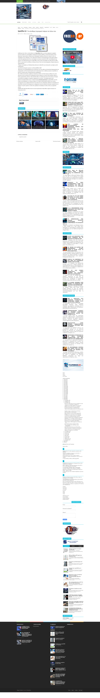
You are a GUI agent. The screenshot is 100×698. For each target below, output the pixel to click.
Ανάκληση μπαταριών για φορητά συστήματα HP (60, 627)
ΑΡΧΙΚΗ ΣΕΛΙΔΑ (66, 499)
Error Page (80, 690)
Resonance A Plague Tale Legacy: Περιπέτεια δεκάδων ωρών (73, 482)
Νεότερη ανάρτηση (19, 141)
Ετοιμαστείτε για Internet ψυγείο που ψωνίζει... (59, 639)
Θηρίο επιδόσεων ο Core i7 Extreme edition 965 (73, 413)
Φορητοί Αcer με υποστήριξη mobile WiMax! (72, 420)
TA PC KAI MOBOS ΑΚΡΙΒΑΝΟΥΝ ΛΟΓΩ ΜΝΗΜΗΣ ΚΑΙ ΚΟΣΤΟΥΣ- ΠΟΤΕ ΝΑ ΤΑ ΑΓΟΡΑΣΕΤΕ (75, 272)
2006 (65, 442)
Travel (64, 493)
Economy (64, 490)
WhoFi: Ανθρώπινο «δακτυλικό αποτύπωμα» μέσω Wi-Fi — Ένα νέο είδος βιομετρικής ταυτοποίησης (73, 466)
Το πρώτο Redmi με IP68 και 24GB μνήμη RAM (71, 458)
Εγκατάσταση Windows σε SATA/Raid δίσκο (72, 407)
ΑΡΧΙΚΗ (18, 22)
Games (39, 22)
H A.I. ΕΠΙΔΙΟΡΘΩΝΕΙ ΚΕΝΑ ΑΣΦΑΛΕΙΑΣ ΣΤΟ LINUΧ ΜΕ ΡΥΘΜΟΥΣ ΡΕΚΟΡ (75, 209)
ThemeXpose (29, 690)
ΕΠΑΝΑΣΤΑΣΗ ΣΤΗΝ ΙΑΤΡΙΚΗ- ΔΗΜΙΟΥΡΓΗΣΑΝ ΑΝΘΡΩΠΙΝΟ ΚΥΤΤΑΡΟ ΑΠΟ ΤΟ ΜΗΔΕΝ (75, 324)
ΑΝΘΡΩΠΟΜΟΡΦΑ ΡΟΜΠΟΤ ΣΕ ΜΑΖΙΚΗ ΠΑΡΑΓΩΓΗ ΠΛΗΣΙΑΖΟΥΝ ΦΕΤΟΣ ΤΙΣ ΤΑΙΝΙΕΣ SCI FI (75, 312)
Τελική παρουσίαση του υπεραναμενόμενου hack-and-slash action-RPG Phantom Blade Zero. (73, 480)
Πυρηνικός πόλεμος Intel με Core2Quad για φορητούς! (74, 417)
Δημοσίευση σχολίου (22, 136)
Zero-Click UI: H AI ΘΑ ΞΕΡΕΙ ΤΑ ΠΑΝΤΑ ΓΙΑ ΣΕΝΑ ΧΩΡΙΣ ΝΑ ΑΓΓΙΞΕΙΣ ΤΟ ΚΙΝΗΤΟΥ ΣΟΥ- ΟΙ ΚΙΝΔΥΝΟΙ (75, 197)
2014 (65, 392)
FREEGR (29, 22)
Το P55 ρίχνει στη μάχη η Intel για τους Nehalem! (73, 415)
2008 (65, 399)
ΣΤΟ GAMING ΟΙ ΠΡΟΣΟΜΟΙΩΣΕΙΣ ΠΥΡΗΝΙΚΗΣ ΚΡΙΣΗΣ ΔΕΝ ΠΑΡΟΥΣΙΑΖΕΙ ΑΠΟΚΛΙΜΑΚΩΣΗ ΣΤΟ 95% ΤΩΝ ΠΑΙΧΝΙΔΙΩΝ (73, 127)
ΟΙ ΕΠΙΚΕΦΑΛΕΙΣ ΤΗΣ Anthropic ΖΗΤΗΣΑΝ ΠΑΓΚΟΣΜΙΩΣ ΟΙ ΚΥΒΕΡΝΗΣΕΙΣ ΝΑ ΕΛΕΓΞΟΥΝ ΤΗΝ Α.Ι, (73, 221)
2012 (65, 394)
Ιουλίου (66, 433)
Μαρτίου (66, 437)
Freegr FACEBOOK (66, 498)
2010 (65, 397)
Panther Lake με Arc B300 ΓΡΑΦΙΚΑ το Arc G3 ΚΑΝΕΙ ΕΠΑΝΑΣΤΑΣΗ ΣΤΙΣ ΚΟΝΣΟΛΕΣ (75, 92)
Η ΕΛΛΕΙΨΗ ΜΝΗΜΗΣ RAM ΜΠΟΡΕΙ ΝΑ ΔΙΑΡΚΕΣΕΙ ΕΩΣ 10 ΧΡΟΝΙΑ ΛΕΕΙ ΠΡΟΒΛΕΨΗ (75, 284)
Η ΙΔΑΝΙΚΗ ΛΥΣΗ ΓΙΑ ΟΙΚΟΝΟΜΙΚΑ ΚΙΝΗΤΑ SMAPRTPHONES (26, 627)
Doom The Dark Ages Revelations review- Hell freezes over (73, 481)
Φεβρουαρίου (67, 438)
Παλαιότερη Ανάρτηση (56, 141)
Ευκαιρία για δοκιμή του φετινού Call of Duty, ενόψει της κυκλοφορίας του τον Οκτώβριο (72, 477)
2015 (65, 391)
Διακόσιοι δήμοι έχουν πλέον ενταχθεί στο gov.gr (71, 455)
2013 (65, 393)
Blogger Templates (20, 690)
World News (65, 487)
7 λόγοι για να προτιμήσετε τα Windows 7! (72, 404)
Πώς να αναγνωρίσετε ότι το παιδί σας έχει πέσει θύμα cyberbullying (60, 657)
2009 (65, 398)
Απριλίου (66, 436)
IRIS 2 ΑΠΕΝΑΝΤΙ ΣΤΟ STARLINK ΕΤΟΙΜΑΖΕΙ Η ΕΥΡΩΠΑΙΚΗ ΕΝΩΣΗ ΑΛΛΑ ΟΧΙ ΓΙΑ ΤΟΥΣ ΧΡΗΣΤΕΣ (75, 300)
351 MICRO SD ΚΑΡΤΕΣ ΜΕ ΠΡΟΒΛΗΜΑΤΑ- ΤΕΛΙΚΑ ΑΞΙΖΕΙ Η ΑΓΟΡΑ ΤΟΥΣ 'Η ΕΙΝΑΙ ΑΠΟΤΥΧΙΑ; (36, 1)
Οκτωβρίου (67, 402)
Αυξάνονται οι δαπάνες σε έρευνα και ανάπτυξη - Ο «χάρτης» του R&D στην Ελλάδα (71, 454)
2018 (65, 388)
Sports (64, 491)
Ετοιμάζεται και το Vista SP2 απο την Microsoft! (73, 414)
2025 (65, 380)
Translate (70, 619)
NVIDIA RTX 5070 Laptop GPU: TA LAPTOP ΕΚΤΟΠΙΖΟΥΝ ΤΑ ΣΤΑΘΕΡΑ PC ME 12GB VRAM (75, 103)
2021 (65, 385)
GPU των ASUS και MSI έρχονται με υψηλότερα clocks (59, 633)
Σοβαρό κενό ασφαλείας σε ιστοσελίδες (71, 430)
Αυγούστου (67, 432)
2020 (65, 386)
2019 (65, 387)
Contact (64, 375)
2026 (65, 379)
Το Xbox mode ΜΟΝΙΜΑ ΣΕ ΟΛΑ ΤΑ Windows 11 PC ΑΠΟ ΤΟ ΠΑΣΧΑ (75, 114)
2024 (65, 381)
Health (64, 492)
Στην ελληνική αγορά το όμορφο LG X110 (71, 423)
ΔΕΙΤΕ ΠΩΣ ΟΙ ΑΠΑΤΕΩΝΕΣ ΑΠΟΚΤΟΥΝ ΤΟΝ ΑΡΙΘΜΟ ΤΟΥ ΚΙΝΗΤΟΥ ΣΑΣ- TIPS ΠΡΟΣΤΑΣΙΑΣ (60, 675)
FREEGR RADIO (24, 22)
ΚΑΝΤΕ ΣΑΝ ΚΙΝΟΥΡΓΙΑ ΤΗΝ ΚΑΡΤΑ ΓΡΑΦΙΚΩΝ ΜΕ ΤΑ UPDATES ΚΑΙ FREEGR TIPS (75, 237)
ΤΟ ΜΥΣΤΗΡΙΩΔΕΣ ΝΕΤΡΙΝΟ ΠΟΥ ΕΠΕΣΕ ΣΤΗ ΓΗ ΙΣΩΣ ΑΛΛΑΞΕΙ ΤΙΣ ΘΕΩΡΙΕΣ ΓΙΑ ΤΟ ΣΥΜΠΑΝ (75, 349)
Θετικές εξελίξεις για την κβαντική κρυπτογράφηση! (73, 419)
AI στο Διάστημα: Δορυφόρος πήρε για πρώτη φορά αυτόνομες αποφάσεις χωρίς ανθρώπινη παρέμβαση (71, 468)
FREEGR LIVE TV (66, 495)
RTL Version (65, 376)
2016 (65, 390)
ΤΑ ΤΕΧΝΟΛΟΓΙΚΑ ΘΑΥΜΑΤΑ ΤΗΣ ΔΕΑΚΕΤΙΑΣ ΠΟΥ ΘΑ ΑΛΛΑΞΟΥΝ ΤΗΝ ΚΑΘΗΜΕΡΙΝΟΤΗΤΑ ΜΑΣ (60, 682)
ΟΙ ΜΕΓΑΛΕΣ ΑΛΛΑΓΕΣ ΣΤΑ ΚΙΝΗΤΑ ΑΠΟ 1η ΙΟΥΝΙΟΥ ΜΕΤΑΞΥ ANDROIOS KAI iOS (60, 669)
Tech (42, 22)
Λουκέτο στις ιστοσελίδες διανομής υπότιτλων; (72, 416)
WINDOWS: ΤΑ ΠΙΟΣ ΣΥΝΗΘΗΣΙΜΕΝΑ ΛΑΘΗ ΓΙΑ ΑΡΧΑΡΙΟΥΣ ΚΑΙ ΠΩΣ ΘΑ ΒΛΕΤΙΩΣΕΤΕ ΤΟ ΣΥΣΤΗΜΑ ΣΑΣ (73, 185)
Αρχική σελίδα (37, 141)
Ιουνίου (66, 434)
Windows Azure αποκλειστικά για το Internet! (72, 406)
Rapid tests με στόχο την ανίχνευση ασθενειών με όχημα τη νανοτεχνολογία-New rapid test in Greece (60, 651)
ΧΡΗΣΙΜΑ (34, 22)
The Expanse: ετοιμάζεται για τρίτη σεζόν (60, 663)
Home (64, 372)
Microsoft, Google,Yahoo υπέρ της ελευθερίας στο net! (74, 403)
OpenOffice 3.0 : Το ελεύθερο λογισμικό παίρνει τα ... (74, 418)
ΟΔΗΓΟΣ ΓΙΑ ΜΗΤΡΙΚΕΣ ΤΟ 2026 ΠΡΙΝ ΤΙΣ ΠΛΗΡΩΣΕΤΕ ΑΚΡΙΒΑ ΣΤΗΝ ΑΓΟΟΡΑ (75, 260)
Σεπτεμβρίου (67, 431)
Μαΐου (66, 435)
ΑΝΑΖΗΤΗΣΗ (47, 22)
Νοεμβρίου (67, 401)
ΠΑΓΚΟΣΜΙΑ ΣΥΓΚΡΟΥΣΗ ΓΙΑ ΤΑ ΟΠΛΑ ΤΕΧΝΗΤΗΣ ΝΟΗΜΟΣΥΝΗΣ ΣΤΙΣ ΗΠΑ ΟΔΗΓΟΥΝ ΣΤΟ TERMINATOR (75, 337)
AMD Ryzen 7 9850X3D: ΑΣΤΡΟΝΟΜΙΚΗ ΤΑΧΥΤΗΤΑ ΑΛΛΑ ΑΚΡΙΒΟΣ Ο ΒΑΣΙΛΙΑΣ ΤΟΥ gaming (75, 140)
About (73, 690)
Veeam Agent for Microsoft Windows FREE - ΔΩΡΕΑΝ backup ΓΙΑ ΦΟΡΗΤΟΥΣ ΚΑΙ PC (75, 172)
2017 (65, 389)
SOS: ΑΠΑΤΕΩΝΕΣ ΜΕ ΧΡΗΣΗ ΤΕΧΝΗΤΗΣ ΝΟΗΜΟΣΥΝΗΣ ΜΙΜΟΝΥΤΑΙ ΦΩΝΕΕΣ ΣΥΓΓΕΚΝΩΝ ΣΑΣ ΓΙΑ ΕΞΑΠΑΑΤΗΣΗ (27, 634)
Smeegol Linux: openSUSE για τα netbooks (60, 644)
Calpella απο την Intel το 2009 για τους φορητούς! (73, 405)
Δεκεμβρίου (67, 400)
